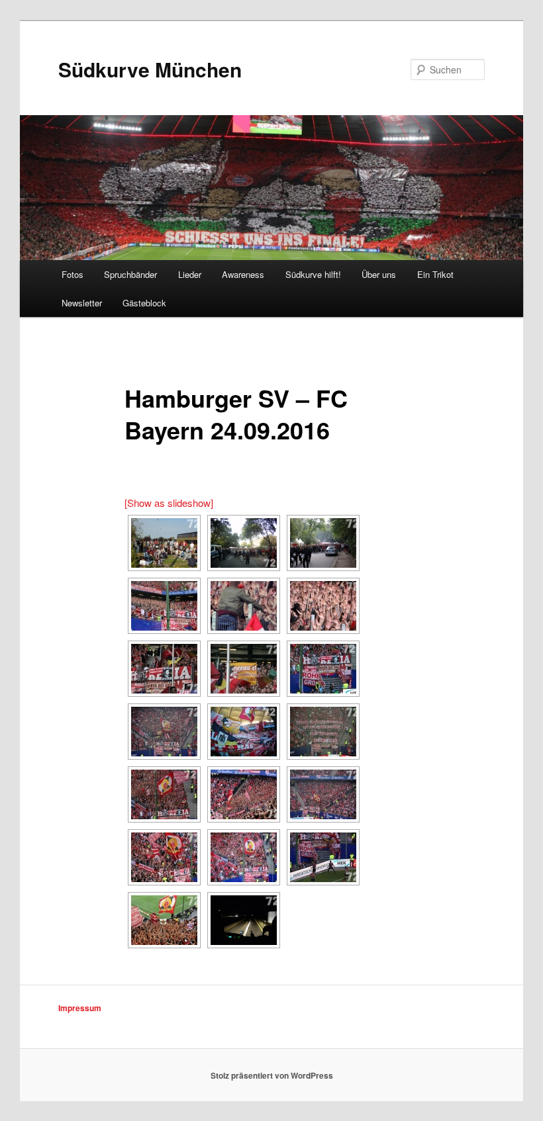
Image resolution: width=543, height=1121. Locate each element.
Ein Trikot (435, 274)
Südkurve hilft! (313, 274)
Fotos (72, 274)
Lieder (189, 274)
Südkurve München (150, 69)
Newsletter (82, 302)
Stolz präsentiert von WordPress (272, 1075)
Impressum (79, 1008)
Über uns (379, 274)
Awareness (243, 274)
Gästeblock (144, 302)
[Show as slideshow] (168, 503)
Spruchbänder (130, 274)
